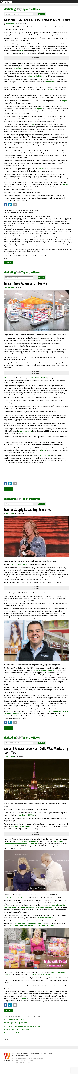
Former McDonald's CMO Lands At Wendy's (17, 1029)
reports (40, 109)
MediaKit (25, 1054)
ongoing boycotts (25, 431)
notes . (45, 670)
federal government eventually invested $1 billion (39, 907)
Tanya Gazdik (9, 513)
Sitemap (50, 1054)
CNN (5, 378)
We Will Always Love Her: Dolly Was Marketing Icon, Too (22, 1026)
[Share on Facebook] (5, 204)
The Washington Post (39, 378)
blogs (21, 51)
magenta (65, 101)
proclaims (50, 81)
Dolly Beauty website (45, 918)
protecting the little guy (36, 76)
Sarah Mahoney (10, 287)
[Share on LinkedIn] (10, 204)
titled (32, 124)
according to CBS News (26, 815)
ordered (23, 998)
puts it (40, 169)
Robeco (65, 184)
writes (50, 89)
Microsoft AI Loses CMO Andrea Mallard (16, 1033)
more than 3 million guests (29, 841)
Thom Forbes (9, 24)
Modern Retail (45, 456)
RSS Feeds (43, 1054)
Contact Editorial (34, 1054)
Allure (6, 363)
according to (18, 68)
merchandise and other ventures (22, 925)
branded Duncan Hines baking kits (28, 923)
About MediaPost (17, 1054)
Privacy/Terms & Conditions (20, 1056)
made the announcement (19, 564)
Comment (8, 263)
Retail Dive (42, 450)
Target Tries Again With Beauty (14, 1019)
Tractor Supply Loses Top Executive (15, 1023)
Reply (5, 258)
